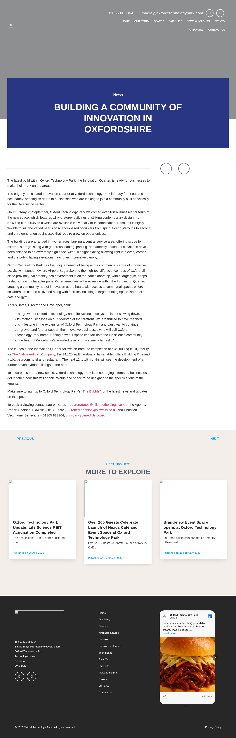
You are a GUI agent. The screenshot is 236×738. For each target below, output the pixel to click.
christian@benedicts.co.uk (85, 415)
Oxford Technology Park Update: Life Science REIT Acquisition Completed (37, 527)
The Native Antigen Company (33, 354)
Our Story (141, 21)
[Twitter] (210, 13)
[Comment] (171, 697)
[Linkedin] (220, 13)
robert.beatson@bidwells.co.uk (94, 410)
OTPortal (196, 29)
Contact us (216, 29)
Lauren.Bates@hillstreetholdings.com (97, 405)
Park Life (175, 21)
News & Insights (198, 21)
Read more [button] (169, 633)
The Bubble (91, 391)
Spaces (159, 21)
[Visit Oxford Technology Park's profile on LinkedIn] (166, 616)
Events (219, 21)
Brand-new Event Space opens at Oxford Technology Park (190, 527)
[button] (159, 657)
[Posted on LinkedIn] (210, 616)
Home (126, 21)
